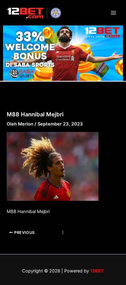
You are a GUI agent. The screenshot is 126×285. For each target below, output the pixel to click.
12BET (97, 271)
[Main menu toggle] (113, 12)
